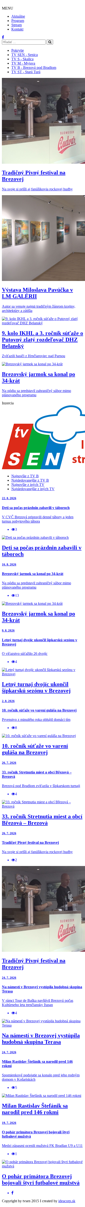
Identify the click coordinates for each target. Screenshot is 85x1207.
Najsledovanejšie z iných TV (33, 489)
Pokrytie (17, 50)
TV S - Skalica (22, 59)
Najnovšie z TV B (25, 476)
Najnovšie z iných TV (27, 485)
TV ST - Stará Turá (25, 72)
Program (17, 21)
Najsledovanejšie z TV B (30, 480)
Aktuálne (18, 16)
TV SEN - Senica (24, 55)
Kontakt (17, 29)
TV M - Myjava (23, 63)
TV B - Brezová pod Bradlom (33, 68)
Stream (16, 25)
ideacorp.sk (66, 1201)
